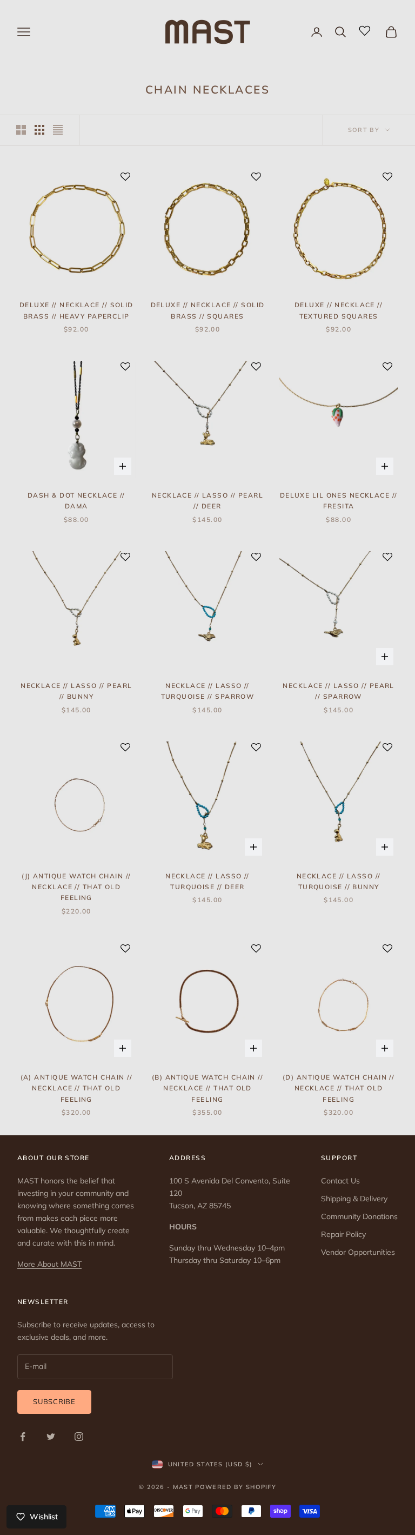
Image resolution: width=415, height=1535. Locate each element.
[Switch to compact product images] (58, 129)
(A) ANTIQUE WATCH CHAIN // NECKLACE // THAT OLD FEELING (76, 1088)
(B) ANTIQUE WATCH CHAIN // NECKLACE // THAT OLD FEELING (207, 1088)
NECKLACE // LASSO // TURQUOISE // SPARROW (208, 691)
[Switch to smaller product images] (39, 129)
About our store (53, 1158)
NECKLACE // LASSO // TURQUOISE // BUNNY (339, 881)
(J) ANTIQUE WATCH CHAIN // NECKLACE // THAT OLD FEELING (76, 887)
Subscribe (54, 1401)
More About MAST (49, 1264)
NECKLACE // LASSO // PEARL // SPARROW (338, 691)
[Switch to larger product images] (21, 129)
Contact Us (340, 1181)
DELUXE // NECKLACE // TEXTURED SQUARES (338, 310)
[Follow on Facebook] (22, 1436)
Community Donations (359, 1216)
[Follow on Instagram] (78, 1436)
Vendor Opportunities (358, 1252)
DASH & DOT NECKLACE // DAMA (76, 500)
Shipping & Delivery (354, 1198)
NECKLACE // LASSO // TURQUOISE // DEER (207, 881)
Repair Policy (343, 1234)
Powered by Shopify (235, 1487)
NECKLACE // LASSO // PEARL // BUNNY (76, 691)
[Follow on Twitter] (50, 1436)
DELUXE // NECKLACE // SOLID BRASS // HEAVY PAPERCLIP (76, 310)
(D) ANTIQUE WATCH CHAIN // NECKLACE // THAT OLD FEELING (338, 1088)
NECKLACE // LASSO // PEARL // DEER (207, 500)
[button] (125, 177)
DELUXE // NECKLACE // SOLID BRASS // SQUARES (208, 310)
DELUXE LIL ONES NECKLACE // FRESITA (339, 500)
